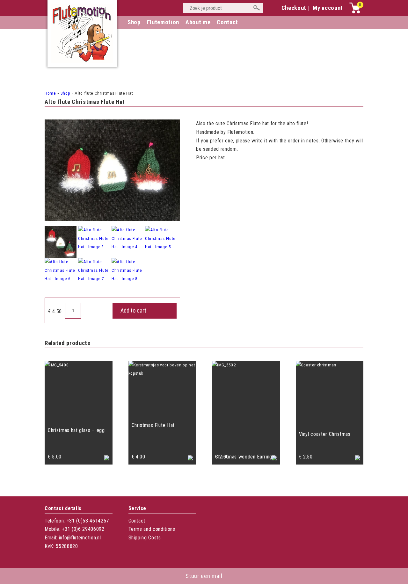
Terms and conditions (151, 529)
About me (198, 22)
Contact (137, 521)
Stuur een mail (204, 576)
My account (328, 7)
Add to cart (133, 310)
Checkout (293, 7)
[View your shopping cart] (354, 12)
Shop (134, 22)
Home (50, 93)
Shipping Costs (144, 538)
